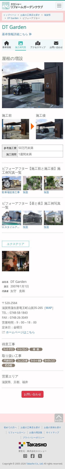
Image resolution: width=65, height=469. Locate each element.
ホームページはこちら (20, 332)
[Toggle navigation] (59, 5)
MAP (49, 308)
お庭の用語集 (35, 432)
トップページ (9, 14)
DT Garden (12, 18)
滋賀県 (47, 14)
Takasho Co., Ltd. (34, 463)
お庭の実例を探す (52, 427)
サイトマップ (52, 432)
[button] (7, 184)
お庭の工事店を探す (30, 14)
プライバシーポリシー (33, 437)
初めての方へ (10, 427)
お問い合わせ (32, 394)
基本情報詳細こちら (15, 34)
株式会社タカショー (37, 451)
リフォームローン (16, 432)
